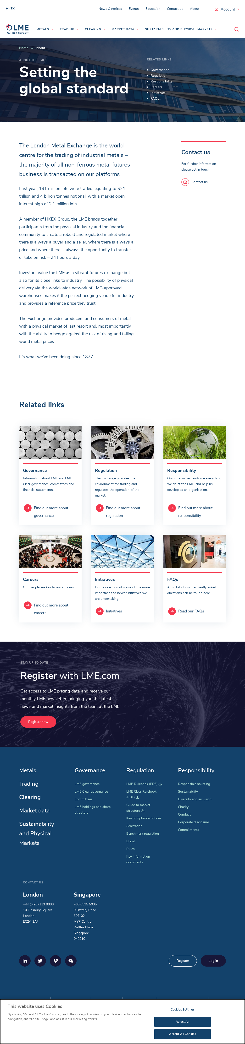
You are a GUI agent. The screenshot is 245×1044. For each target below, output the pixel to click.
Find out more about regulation (123, 512)
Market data (123, 29)
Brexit (130, 841)
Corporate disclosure (193, 822)
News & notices (110, 9)
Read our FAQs (191, 611)
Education (152, 9)
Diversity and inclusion (195, 799)
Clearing (93, 29)
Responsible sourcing (194, 784)
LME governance (87, 784)
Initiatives (114, 611)
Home (23, 48)
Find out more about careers (51, 609)
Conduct (184, 814)
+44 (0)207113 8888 (38, 904)
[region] (122, 1021)
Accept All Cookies (182, 1034)
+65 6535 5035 (85, 904)
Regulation (140, 771)
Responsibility (196, 771)
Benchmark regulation (142, 833)
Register (183, 961)
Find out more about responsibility (195, 512)
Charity (183, 807)
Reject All (182, 1021)
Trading (67, 29)
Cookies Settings (183, 1009)
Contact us (175, 9)
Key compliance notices (143, 818)
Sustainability (188, 791)
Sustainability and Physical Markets (179, 29)
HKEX (10, 9)
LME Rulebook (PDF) (144, 784)
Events (134, 9)
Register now (38, 722)
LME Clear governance (91, 791)
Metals (43, 29)
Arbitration (134, 826)
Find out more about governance (51, 512)
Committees (84, 799)
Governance (90, 771)
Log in (213, 961)
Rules (130, 849)
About (194, 9)
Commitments (188, 830)
